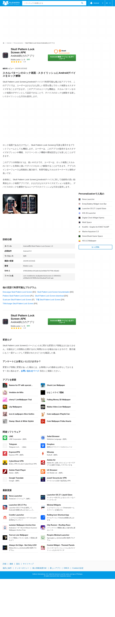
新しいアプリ (55, 568)
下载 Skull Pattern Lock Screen (48, 300)
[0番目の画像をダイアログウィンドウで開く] (20, 204)
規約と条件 (7, 568)
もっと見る (95, 247)
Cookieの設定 (77, 568)
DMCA (66, 568)
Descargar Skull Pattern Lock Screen (17, 292)
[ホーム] (3, 43)
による (18, 59)
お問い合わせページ (30, 371)
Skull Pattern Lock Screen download (49, 296)
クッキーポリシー (22, 568)
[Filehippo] (11, 3)
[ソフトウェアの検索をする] (82, 3)
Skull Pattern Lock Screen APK (23, 52)
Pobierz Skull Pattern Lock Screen (16, 296)
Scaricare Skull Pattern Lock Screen (17, 300)
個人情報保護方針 (39, 568)
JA (107, 3)
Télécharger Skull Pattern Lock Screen (18, 304)
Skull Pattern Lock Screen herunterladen (53, 292)
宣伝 (18, 564)
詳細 (4, 564)
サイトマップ (28, 564)
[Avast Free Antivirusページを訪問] (62, 52)
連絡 (11, 564)
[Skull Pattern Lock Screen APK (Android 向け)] (5, 55)
